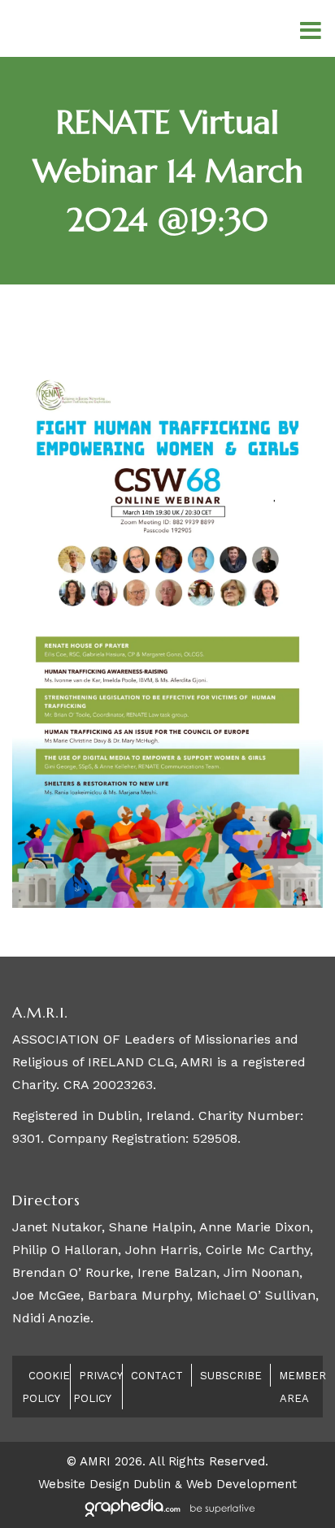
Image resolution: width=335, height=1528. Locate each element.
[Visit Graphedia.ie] (167, 1507)
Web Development (241, 1484)
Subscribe (231, 1376)
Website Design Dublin (104, 1484)
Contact (157, 1376)
